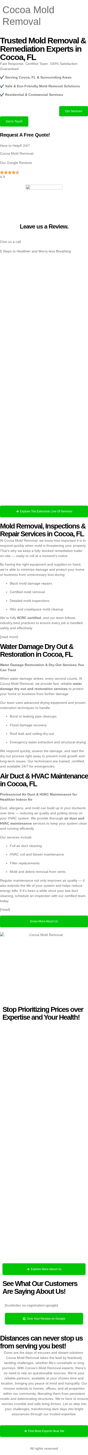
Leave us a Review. (44, 226)
